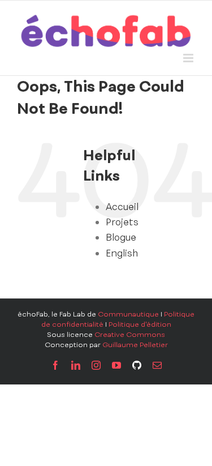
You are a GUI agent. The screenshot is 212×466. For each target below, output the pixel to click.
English (122, 253)
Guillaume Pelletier (135, 344)
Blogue (121, 237)
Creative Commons (129, 334)
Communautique (128, 314)
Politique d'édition (140, 324)
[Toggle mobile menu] (189, 58)
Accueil (122, 206)
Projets (122, 222)
